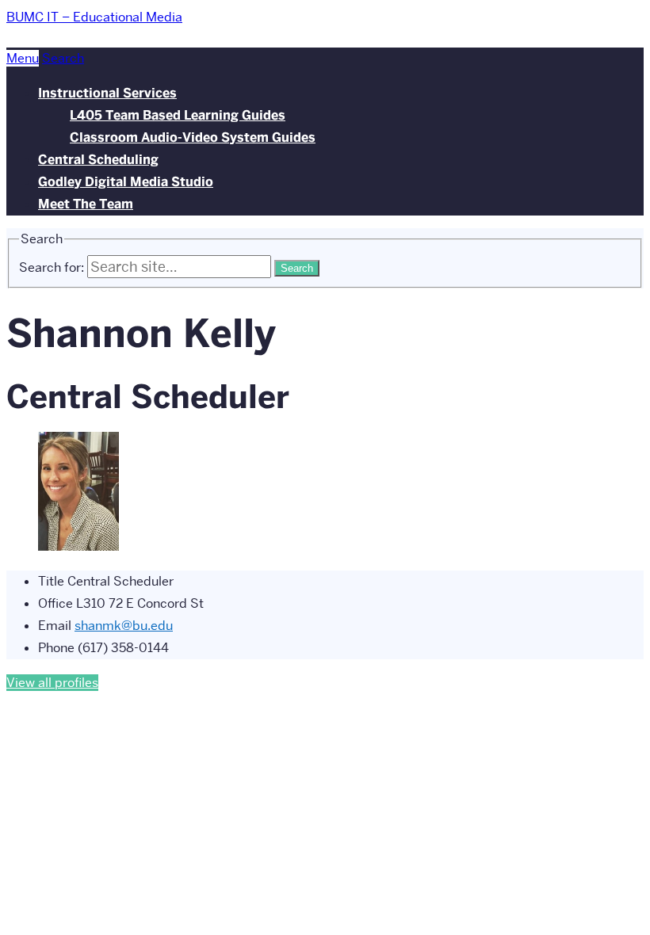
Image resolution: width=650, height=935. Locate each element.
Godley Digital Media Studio (125, 182)
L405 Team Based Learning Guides (177, 115)
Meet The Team (85, 204)
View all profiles (52, 682)
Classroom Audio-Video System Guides (192, 137)
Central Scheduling (98, 159)
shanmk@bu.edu (124, 625)
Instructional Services (107, 93)
